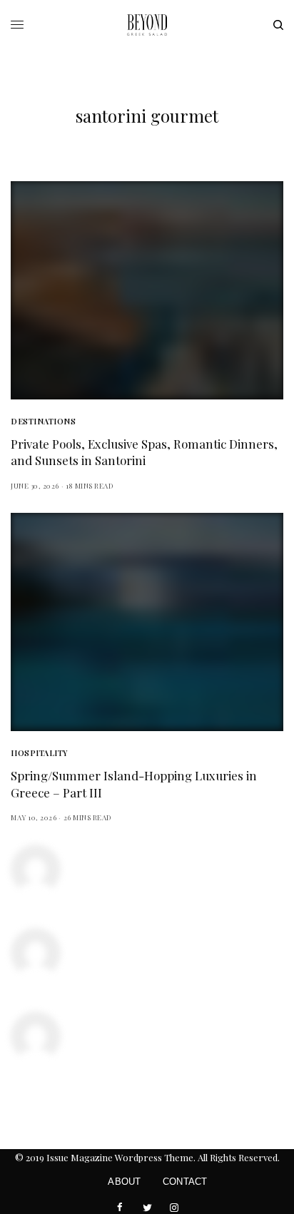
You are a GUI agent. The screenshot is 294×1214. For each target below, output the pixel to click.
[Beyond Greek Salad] (147, 25)
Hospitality (39, 753)
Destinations (43, 421)
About (124, 1181)
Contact (185, 1181)
